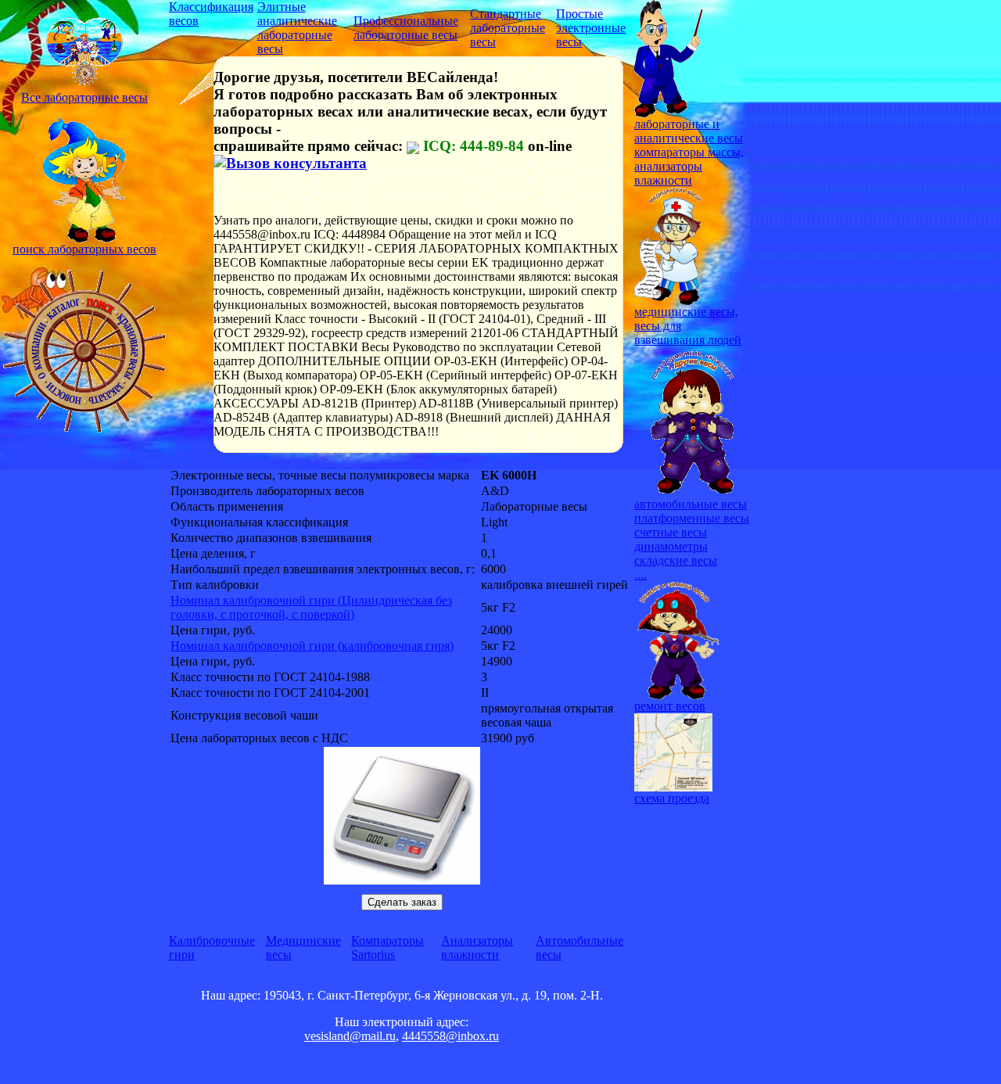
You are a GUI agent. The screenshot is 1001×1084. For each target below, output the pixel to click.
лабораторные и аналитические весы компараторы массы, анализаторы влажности (689, 152)
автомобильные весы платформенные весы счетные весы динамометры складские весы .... (691, 539)
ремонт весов (669, 705)
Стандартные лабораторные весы (507, 27)
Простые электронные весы (591, 27)
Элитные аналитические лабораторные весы (297, 28)
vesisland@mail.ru (350, 1036)
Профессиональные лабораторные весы (405, 27)
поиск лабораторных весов (84, 249)
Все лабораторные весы (84, 97)
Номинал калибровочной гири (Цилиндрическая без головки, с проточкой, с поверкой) (311, 607)
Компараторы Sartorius (387, 947)
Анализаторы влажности (477, 947)
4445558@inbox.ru (450, 1036)
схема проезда (671, 798)
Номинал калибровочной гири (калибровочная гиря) (312, 645)
